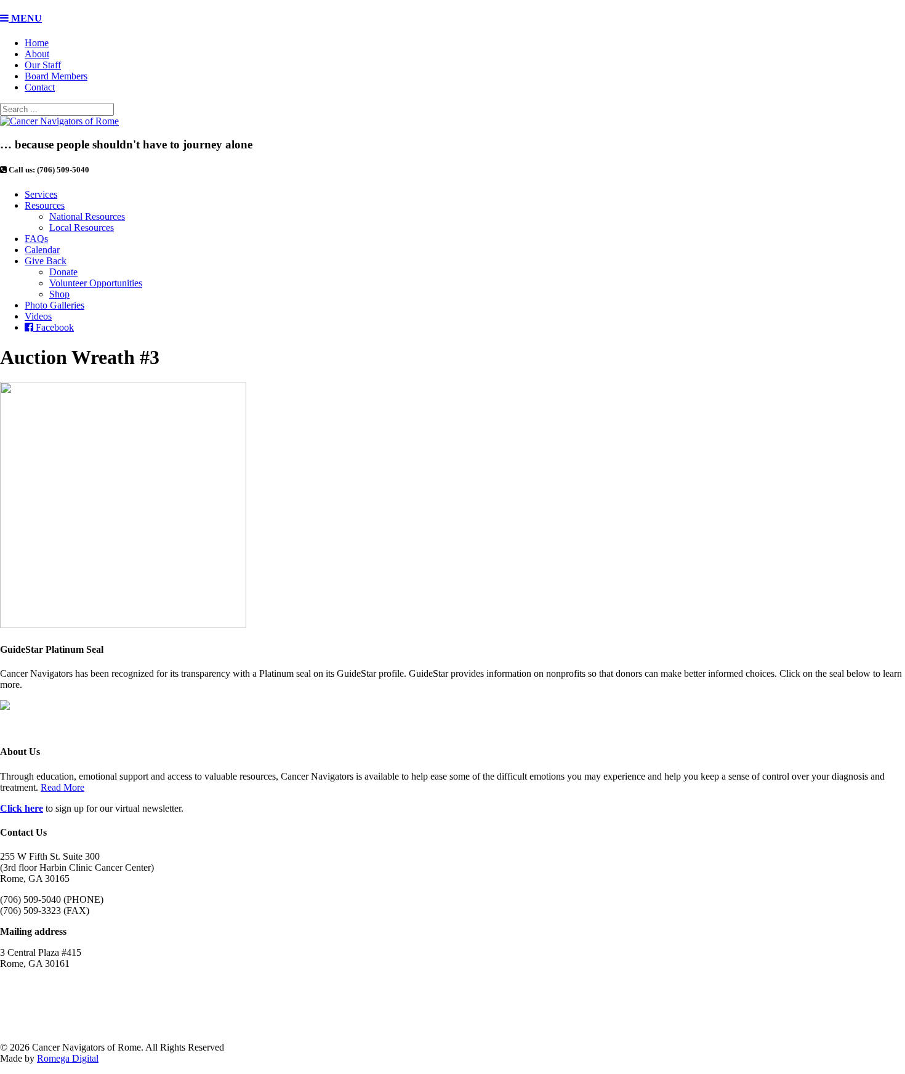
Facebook (53, 327)
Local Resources (81, 227)
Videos (38, 316)
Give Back (45, 261)
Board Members (56, 76)
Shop (59, 294)
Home (37, 43)
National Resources (87, 216)
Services (41, 194)
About (37, 54)
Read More (62, 787)
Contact (40, 87)
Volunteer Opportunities (95, 283)
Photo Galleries (54, 305)
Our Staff (43, 65)
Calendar (42, 249)
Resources (45, 205)
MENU (25, 18)
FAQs (36, 238)
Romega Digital (68, 1058)
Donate (63, 272)
